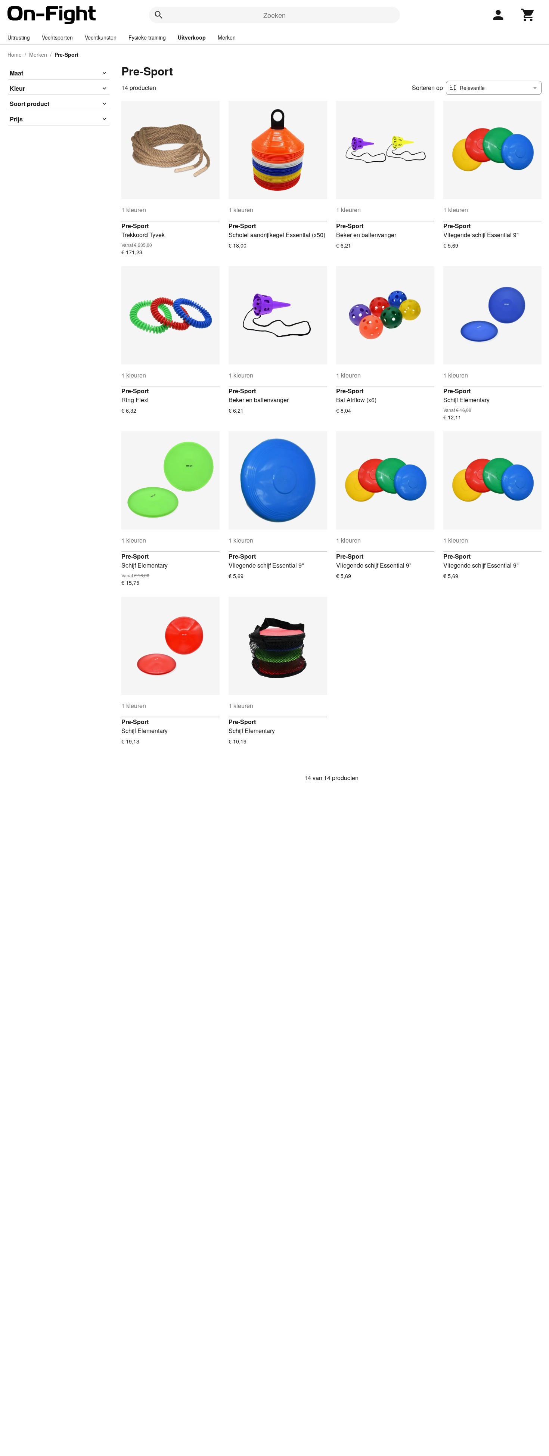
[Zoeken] (158, 15)
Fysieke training (147, 37)
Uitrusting (18, 37)
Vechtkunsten (101, 37)
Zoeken (274, 15)
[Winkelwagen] (528, 14)
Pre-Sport (135, 225)
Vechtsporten (57, 37)
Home (14, 54)
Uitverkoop (192, 37)
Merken (227, 37)
